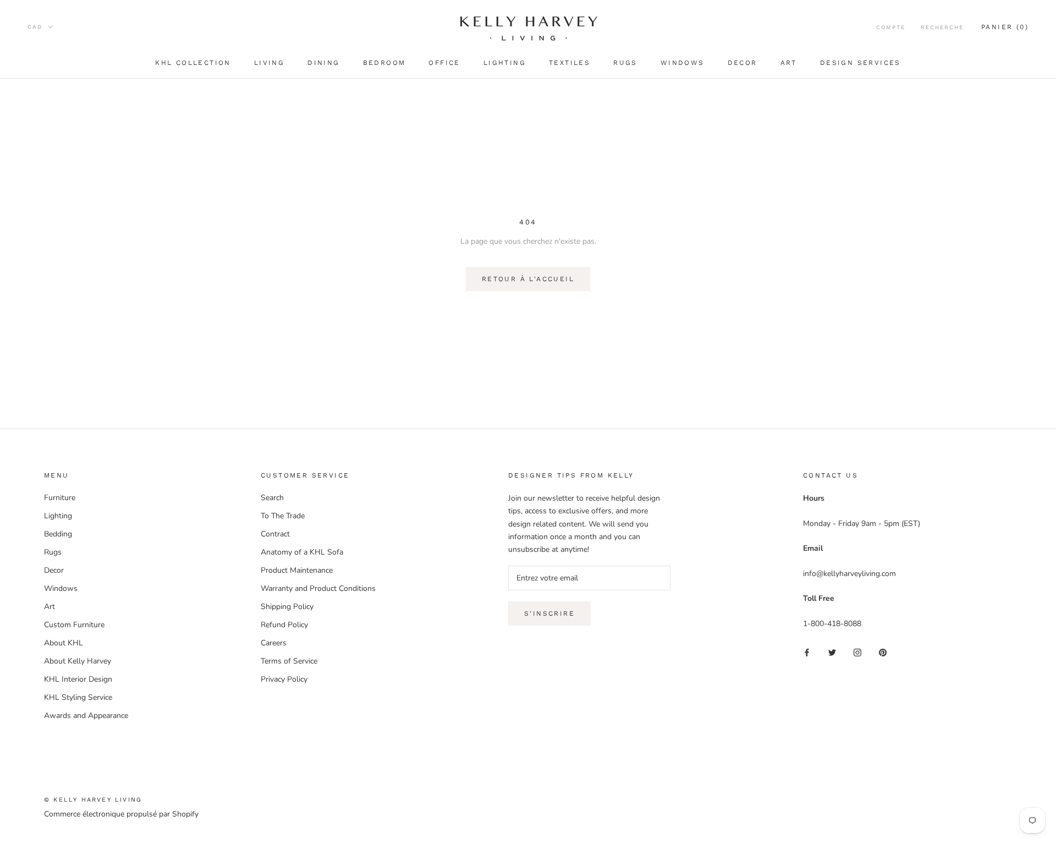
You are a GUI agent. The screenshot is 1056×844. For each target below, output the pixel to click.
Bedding (58, 534)
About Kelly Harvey (77, 661)
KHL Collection (193, 63)
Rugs (625, 63)
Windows (683, 63)
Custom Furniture (74, 625)
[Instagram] (857, 651)
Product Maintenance (297, 570)
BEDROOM (384, 63)
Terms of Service (289, 661)
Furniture (59, 497)
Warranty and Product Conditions (318, 588)
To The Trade (283, 516)
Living (269, 63)
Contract (275, 534)
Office (444, 63)
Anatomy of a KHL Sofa (302, 552)
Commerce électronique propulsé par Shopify (121, 814)
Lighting (504, 63)
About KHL (63, 643)
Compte (890, 27)
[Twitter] (832, 651)
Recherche (942, 27)
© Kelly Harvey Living (93, 799)
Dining (323, 63)
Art (788, 63)
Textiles (569, 63)
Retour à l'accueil (528, 279)
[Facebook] (807, 651)
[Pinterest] (883, 651)
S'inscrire (549, 613)
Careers (274, 643)
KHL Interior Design (78, 679)
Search (272, 497)
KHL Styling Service (78, 697)
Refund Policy (284, 625)
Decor (742, 63)
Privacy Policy (284, 679)
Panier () (1004, 27)
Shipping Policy (287, 606)
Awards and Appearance (86, 715)
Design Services (860, 63)
